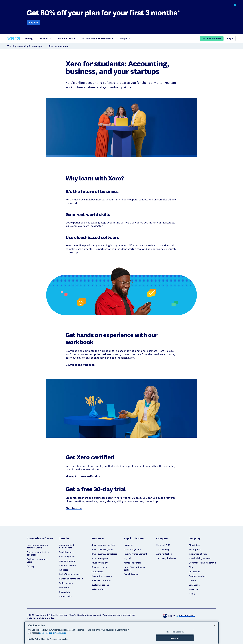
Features (44, 38)
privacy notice (59, 632)
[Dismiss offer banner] (235, 5)
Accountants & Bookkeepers (96, 38)
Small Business (65, 38)
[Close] (214, 625)
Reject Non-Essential (175, 631)
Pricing (29, 38)
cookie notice (45, 632)
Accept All (174, 638)
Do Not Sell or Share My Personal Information (48, 639)
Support (124, 38)
